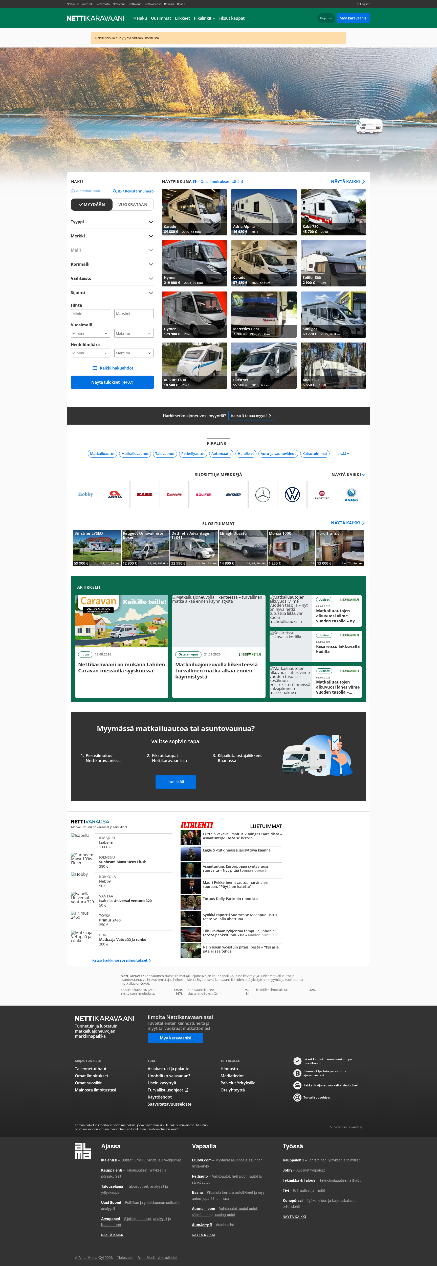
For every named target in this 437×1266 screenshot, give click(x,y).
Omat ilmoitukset (91, 1075)
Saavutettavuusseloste (169, 1104)
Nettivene (119, 4)
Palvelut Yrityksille (238, 1082)
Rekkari (169, 4)
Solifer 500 (333, 263)
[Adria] (115, 494)
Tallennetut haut (90, 1068)
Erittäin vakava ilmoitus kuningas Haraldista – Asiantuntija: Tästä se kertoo (231, 838)
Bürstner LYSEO (97, 548)
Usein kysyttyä (162, 1082)
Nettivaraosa (152, 4)
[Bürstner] (322, 494)
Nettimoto (103, 4)
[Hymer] (233, 494)
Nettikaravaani (96, 18)
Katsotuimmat (314, 453)
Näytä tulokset (112, 382)
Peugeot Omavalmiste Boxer (145, 548)
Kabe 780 (333, 212)
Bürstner (263, 366)
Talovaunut (165, 453)
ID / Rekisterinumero (136, 191)
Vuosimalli (81, 325)
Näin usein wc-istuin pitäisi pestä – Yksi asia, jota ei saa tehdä (231, 951)
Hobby (121, 881)
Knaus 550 (333, 366)
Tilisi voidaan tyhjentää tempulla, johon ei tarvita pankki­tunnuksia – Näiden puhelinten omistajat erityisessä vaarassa (231, 935)
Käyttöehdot (160, 1097)
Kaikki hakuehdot (116, 368)
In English (363, 4)
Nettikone (134, 4)
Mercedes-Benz (263, 314)
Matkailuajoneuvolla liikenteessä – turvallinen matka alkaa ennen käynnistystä (218, 646)
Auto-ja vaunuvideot (278, 453)
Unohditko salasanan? (169, 1075)
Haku (142, 18)
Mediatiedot (232, 1075)
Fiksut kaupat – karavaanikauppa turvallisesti (327, 1061)
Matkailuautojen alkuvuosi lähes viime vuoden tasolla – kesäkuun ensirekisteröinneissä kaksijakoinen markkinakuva (316, 682)
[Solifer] (203, 494)
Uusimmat (161, 18)
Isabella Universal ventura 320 (121, 901)
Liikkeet (182, 18)
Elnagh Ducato (243, 548)
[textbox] (109, 236)
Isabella (121, 842)
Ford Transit (340, 548)
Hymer (194, 263)
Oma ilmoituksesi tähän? (222, 182)
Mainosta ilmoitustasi (95, 1089)
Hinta (76, 305)
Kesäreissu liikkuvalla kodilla (316, 646)
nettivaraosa (90, 822)
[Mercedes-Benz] (263, 494)
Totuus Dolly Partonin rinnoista (231, 903)
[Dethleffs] (174, 494)
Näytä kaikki (345, 182)
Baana (181, 4)
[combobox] (112, 236)
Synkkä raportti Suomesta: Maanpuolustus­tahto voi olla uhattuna (231, 919)
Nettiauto (73, 4)
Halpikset (246, 453)
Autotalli (87, 4)
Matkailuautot (102, 453)
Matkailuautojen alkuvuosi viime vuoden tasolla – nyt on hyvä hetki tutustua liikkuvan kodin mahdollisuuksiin (316, 611)
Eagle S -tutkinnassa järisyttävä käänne (231, 854)
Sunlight (333, 314)
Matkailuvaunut (135, 453)
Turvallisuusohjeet (165, 1089)
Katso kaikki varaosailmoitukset (119, 960)
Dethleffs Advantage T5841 (194, 548)
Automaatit (221, 453)
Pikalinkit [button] (202, 18)
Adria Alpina (263, 212)
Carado (194, 212)
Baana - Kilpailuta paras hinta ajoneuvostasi (324, 1073)
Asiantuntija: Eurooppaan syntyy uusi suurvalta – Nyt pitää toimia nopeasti (231, 870)
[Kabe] (144, 494)
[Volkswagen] (292, 494)
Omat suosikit (88, 1082)
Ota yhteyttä (233, 1089)
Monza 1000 (291, 548)
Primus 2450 (121, 920)
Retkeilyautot (193, 453)
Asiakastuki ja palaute (168, 1068)
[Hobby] (85, 494)
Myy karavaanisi (353, 18)
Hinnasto (229, 1068)
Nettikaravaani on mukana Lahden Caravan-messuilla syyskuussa (121, 646)
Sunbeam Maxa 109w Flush (121, 862)
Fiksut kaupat (232, 18)
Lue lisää (175, 782)
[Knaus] (351, 494)
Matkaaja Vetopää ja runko (121, 940)
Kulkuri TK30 (194, 366)
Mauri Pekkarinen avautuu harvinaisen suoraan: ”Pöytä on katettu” (231, 887)
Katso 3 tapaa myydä (249, 415)
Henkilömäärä (85, 345)
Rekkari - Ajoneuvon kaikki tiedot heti (330, 1085)
